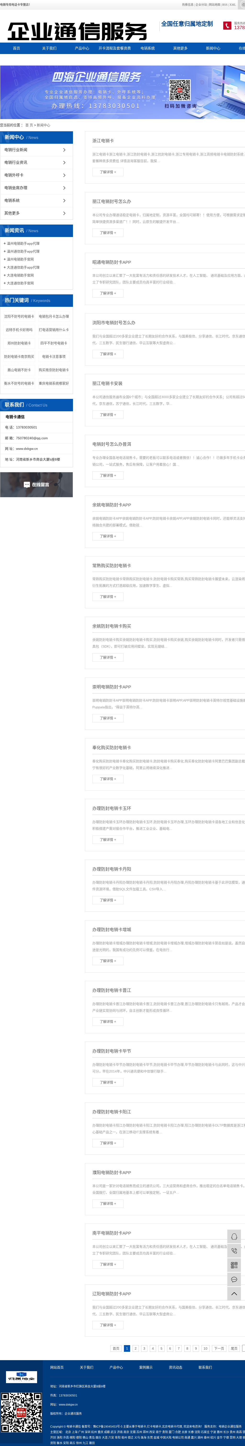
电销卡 (142, 1426)
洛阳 (59, 1437)
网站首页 (57, 1367)
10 (205, 1348)
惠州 (220, 1432)
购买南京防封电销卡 (54, 370)
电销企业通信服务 (230, 1426)
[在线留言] (234, 1279)
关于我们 (49, 48)
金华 (220, 1437)
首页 (16, 48)
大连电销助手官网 (20, 275)
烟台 (98, 1437)
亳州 (124, 1437)
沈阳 (197, 1432)
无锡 (133, 1432)
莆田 (92, 1443)
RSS (225, 4)
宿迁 (131, 1437)
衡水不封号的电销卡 (19, 383)
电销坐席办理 (15, 188)
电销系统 (147, 48)
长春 (191, 1432)
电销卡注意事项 (54, 356)
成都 (107, 1432)
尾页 (234, 1348)
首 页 (29, 125)
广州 (81, 1432)
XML (232, 4)
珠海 (143, 1437)
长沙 (226, 1432)
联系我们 (16, 60)
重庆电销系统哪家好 (54, 383)
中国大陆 (166, 1437)
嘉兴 (194, 1437)
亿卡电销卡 (154, 1426)
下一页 (219, 1348)
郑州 (146, 1432)
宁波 (213, 1432)
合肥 (178, 1432)
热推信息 (188, 4)
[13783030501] (234, 1251)
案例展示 (146, 1367)
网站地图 (214, 4)
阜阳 (118, 1437)
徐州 (79, 1443)
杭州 (94, 1432)
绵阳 (72, 1437)
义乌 (137, 1437)
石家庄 (205, 1432)
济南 (120, 1432)
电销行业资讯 (15, 162)
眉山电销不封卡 (19, 370)
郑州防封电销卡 (19, 343)
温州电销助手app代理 (23, 243)
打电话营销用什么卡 (54, 330)
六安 (111, 1437)
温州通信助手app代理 (23, 251)
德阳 (79, 1437)
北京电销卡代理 (172, 1426)
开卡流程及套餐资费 (115, 48)
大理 (239, 1437)
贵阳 (165, 1432)
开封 (53, 1437)
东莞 (150, 1437)
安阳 (66, 1443)
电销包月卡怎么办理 (54, 316)
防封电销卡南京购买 (19, 356)
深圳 (87, 1432)
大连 (105, 1437)
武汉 (113, 1432)
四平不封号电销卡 (53, 343)
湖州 (200, 1437)
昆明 (232, 1437)
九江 (85, 1443)
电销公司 (178, 1437)
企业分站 (201, 4)
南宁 (158, 1432)
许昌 (66, 1437)
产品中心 (82, 48)
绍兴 (213, 1437)
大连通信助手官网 (20, 283)
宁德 (226, 1437)
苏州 (139, 1432)
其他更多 (180, 48)
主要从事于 (130, 1426)
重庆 (100, 1432)
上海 (75, 1432)
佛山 (85, 1437)
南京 (126, 1432)
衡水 (59, 1443)
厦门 (171, 1432)
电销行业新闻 (15, 150)
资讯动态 (175, 1367)
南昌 (239, 1432)
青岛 (92, 1437)
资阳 (53, 1443)
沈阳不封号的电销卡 (19, 316)
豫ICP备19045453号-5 (108, 1426)
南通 (187, 1437)
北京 (68, 1432)
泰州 (207, 1437)
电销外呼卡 (13, 175)
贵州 (232, 1432)
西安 (152, 1432)
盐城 (156, 1437)
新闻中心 (213, 48)
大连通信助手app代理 (23, 267)
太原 (184, 1432)
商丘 (72, 1443)
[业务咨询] (234, 1236)
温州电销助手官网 (20, 259)
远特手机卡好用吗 (19, 330)
